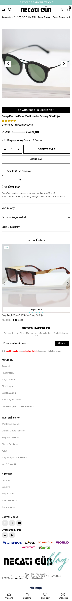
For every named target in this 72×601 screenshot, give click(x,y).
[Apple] (5, 535)
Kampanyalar (8, 507)
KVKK (4, 451)
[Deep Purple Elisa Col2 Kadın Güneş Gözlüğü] (36, 278)
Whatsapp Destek (11, 424)
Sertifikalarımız (9, 393)
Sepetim (6, 487)
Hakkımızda (8, 373)
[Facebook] (5, 523)
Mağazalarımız (9, 379)
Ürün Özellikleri (11, 187)
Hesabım (6, 480)
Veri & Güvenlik (9, 464)
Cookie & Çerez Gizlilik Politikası (18, 406)
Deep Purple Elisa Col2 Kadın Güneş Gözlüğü (23, 315)
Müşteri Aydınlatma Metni (14, 457)
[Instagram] (12, 523)
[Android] (12, 535)
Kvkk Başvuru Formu (12, 400)
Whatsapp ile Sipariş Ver (37, 109)
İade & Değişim (11, 226)
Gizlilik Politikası (10, 444)
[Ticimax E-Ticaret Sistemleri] (36, 588)
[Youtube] (19, 523)
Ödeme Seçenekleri (14, 217)
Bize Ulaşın (7, 386)
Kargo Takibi (8, 494)
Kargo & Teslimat (10, 437)
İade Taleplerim (9, 500)
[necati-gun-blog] (36, 561)
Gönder (61, 343)
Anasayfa (6, 366)
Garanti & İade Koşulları (13, 431)
